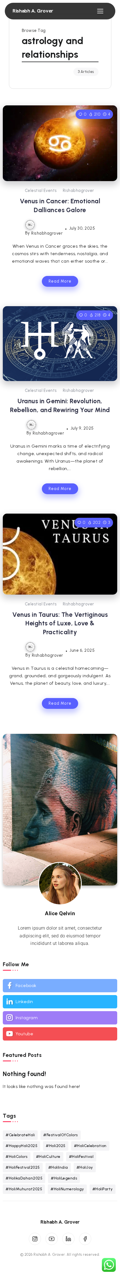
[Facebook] (60, 985)
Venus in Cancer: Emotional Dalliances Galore (60, 205)
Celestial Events (41, 190)
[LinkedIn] (68, 1239)
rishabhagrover (78, 190)
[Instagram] (60, 1017)
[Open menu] (100, 11)
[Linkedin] (60, 1001)
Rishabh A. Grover (33, 10)
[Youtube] (60, 1034)
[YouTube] (51, 1239)
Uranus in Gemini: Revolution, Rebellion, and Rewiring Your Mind (60, 405)
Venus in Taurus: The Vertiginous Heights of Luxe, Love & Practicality (60, 623)
